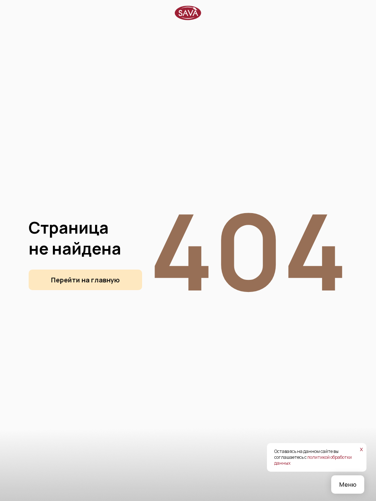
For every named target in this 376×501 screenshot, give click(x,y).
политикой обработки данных (313, 460)
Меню (348, 484)
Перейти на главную (85, 279)
